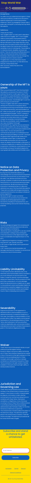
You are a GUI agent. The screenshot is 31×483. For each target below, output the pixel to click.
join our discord (19, 8)
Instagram (9, 468)
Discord (23, 468)
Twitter (16, 468)
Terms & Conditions (15, 472)
